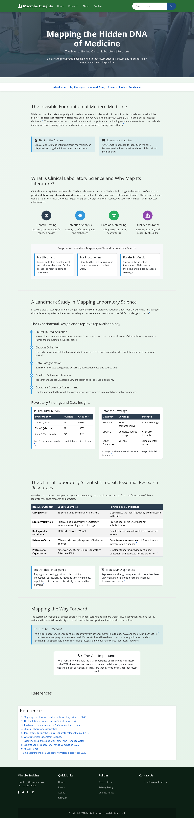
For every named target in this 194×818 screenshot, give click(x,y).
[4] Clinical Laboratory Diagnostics (39, 729)
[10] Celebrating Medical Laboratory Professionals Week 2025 (53, 752)
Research (73, 6)
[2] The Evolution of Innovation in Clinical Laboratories (49, 721)
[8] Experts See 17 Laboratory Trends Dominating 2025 (50, 744)
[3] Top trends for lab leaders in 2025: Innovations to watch (52, 725)
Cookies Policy (106, 792)
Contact (98, 6)
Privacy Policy (106, 787)
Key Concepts (77, 87)
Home (60, 6)
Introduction (60, 87)
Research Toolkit (117, 87)
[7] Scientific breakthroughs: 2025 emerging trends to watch (53, 740)
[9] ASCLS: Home (29, 748)
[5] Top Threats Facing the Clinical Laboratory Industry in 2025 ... (55, 732)
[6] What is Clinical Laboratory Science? (41, 736)
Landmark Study (96, 87)
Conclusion (135, 87)
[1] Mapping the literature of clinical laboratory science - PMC (53, 717)
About (86, 6)
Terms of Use (106, 782)
